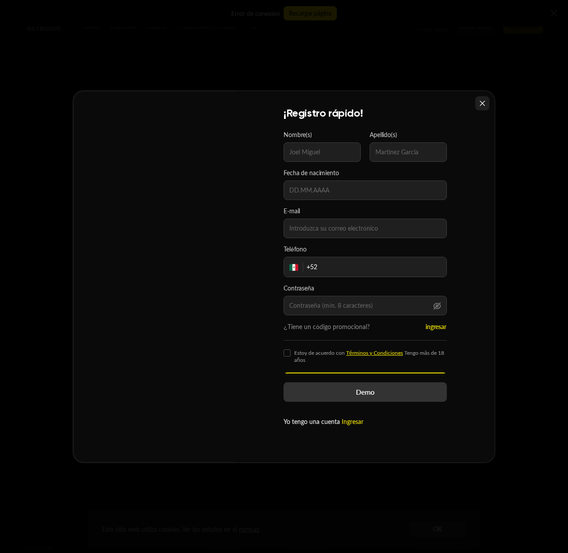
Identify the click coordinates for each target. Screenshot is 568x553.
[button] (437, 306)
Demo (365, 392)
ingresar (436, 326)
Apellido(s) (383, 135)
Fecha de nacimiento (311, 173)
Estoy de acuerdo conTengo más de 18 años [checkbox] (369, 356)
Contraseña (299, 288)
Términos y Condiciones (374, 353)
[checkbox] (287, 353)
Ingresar (352, 421)
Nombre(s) (298, 135)
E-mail (292, 211)
